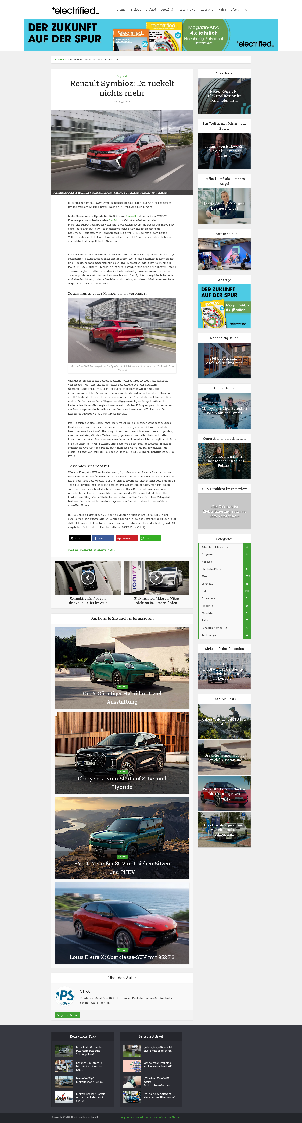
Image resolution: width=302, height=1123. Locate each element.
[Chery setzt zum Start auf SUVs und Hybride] (122, 752)
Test (112, 549)
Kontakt (140, 1117)
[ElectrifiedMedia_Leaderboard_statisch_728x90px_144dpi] (151, 34)
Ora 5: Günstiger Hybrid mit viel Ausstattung (224, 757)
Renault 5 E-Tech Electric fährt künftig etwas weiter (224, 793)
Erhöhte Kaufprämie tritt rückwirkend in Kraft (89, 1066)
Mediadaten (174, 1117)
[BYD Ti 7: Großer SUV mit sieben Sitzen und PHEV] (122, 838)
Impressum (127, 1117)
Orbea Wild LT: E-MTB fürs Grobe (224, 721)
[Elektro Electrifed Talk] (224, 254)
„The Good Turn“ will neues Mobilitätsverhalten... (157, 1082)
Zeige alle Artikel (68, 1015)
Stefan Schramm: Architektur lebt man (224, 360)
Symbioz (114, 220)
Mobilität (167, 9)
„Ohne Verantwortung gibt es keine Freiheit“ (158, 1064)
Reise (222, 9)
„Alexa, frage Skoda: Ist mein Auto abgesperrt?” (158, 1049)
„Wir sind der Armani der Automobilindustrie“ (159, 1095)
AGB (148, 1117)
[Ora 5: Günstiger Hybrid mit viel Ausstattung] (122, 667)
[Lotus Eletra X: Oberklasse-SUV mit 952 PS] (122, 923)
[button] (80, 538)
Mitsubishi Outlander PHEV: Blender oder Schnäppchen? (89, 1051)
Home (121, 9)
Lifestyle (206, 9)
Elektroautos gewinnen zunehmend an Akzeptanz (224, 829)
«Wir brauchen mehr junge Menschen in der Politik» (224, 461)
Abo (234, 9)
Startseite (61, 59)
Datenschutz (159, 1117)
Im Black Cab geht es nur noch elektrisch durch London (224, 673)
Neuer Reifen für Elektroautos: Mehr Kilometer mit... (224, 96)
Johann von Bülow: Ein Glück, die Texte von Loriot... (224, 151)
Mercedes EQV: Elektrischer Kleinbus (90, 1080)
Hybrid (151, 9)
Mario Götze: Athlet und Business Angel (224, 206)
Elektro (136, 9)
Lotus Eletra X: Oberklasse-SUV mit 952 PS (122, 957)
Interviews (187, 9)
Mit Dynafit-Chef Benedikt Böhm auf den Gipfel (224, 410)
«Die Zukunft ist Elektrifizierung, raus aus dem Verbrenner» (224, 511)
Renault (131, 216)
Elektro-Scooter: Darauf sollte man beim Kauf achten (90, 1097)
